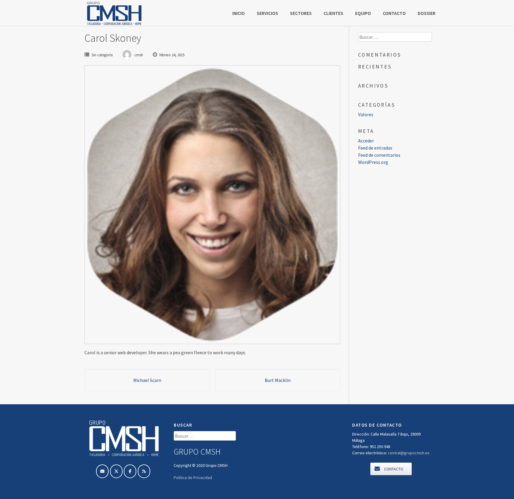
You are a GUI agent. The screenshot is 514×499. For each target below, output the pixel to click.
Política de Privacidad (193, 477)
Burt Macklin (278, 380)
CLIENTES (333, 13)
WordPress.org (373, 162)
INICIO (238, 13)
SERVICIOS (267, 13)
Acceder (366, 141)
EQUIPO (363, 13)
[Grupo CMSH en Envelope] (102, 471)
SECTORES (301, 13)
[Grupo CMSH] (114, 13)
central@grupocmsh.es (409, 453)
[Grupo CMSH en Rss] (144, 471)
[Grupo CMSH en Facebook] (130, 471)
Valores (365, 114)
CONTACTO (394, 13)
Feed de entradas (375, 148)
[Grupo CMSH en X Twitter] (116, 471)
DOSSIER (426, 13)
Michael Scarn (147, 380)
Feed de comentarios (379, 155)
